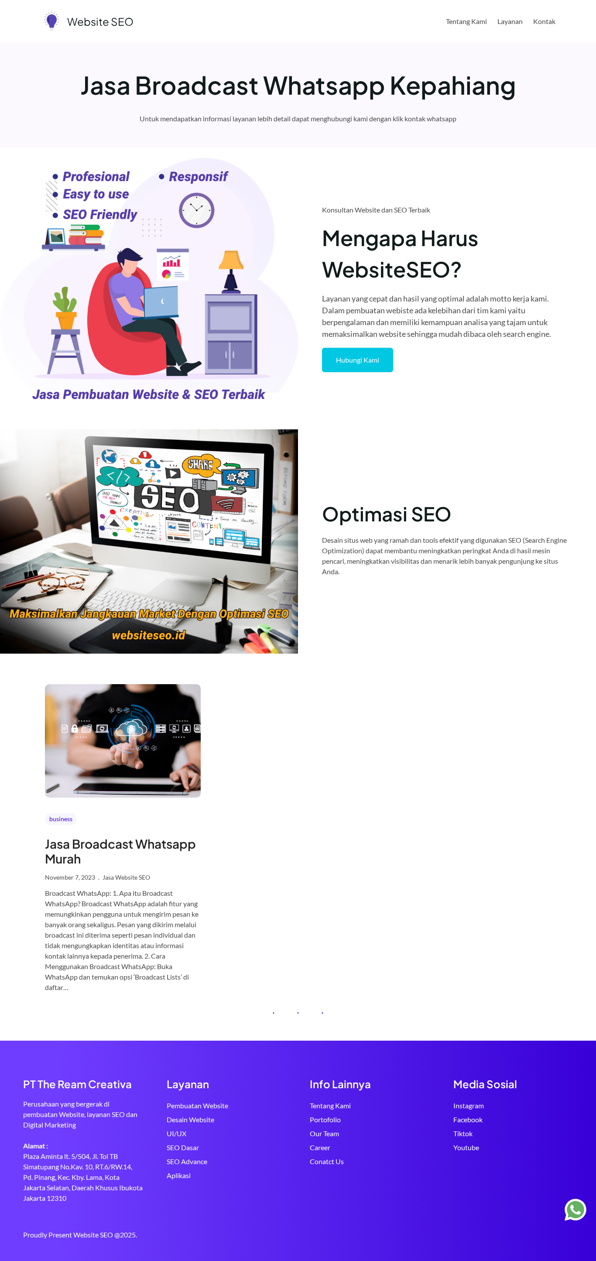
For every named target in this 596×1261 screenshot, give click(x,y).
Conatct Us (327, 1161)
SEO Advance (187, 1161)
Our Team (324, 1133)
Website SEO (100, 21)
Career (320, 1147)
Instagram (468, 1105)
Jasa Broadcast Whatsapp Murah (120, 851)
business (60, 818)
